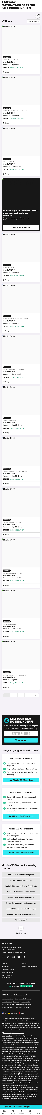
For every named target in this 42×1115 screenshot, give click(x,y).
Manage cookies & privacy (23, 999)
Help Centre (7, 943)
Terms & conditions (7, 999)
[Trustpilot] (21, 986)
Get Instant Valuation (21, 227)
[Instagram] (13, 957)
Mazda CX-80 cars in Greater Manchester (21, 886)
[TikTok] (24, 957)
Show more (20, 920)
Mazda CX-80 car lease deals (21, 852)
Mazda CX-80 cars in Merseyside (21, 897)
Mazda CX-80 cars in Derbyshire (21, 875)
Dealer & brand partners (29, 966)
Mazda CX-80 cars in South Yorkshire (21, 915)
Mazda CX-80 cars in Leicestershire (21, 892)
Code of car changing (22, 1007)
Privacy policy (26, 1002)
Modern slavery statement (23, 1004)
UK (5, 1013)
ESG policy (16, 1002)
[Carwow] (8, 2)
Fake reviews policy (8, 1004)
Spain (23, 1013)
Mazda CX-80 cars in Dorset (21, 880)
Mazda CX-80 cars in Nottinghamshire (21, 903)
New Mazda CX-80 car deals (21, 780)
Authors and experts (8, 969)
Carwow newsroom (8, 972)
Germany (14, 1013)
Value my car (21, 740)
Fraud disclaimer (7, 1002)
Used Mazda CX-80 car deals (21, 816)
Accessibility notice (7, 1007)
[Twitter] (8, 957)
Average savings (7, 1036)
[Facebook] (3, 957)
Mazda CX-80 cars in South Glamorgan (21, 909)
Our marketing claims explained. (13, 1033)
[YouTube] (19, 957)
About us (4, 963)
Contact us (5, 966)
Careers (24, 963)
